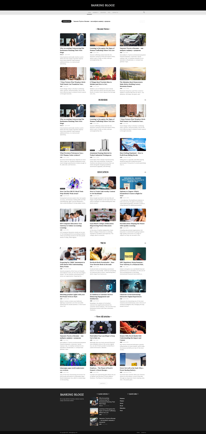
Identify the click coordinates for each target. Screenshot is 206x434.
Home (89, 12)
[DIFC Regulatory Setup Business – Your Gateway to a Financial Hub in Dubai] (133, 253)
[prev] (141, 22)
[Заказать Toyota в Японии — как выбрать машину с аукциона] (133, 39)
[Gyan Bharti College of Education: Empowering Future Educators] (103, 215)
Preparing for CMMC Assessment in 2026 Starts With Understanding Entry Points (72, 264)
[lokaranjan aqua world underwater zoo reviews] (73, 359)
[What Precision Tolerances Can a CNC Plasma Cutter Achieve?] (73, 144)
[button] (144, 12)
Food (91, 365)
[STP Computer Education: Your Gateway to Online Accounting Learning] (73, 215)
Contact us (115, 12)
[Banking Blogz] (103, 5)
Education (103, 12)
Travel (91, 79)
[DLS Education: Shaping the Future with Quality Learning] (133, 215)
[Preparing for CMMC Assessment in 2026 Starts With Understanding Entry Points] (73, 253)
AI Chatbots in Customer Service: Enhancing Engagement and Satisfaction (101, 297)
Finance (122, 150)
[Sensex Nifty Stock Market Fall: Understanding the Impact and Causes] (133, 327)
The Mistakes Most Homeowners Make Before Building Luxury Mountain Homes (131, 84)
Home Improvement (124, 79)
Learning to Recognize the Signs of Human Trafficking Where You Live (107, 410)
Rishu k (62, 54)
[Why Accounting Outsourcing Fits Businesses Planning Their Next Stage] (73, 39)
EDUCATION (103, 172)
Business (95, 12)
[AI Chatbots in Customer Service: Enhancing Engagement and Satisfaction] (103, 286)
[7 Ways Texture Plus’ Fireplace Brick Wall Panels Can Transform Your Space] (73, 73)
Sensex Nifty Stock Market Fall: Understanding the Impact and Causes (131, 338)
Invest (121, 403)
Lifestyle (62, 365)
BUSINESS (102, 100)
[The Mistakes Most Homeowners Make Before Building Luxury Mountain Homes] (133, 73)
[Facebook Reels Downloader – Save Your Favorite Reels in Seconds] (103, 253)
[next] (144, 22)
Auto (121, 45)
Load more (102, 383)
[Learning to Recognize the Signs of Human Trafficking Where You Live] (103, 39)
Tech (109, 12)
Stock (121, 333)
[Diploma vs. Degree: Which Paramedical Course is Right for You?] (133, 182)
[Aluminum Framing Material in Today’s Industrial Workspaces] (103, 144)
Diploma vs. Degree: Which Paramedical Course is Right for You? (131, 193)
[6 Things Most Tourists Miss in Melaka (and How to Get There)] (103, 73)
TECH (103, 243)
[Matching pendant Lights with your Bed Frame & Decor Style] (73, 286)
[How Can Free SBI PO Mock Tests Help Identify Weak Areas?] (73, 182)
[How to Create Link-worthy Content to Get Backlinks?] (103, 182)
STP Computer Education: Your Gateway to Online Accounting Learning (71, 226)
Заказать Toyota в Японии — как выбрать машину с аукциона (107, 420)
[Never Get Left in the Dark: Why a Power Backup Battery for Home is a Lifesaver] (133, 359)
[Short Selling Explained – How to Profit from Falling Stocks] (133, 144)
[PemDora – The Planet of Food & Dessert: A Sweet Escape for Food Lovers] (103, 359)
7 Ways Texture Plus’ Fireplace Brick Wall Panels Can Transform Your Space (95, 21)
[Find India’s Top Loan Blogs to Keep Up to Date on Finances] (103, 327)
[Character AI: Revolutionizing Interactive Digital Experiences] (133, 286)
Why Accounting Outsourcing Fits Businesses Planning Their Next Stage (72, 50)
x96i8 (91, 52)
